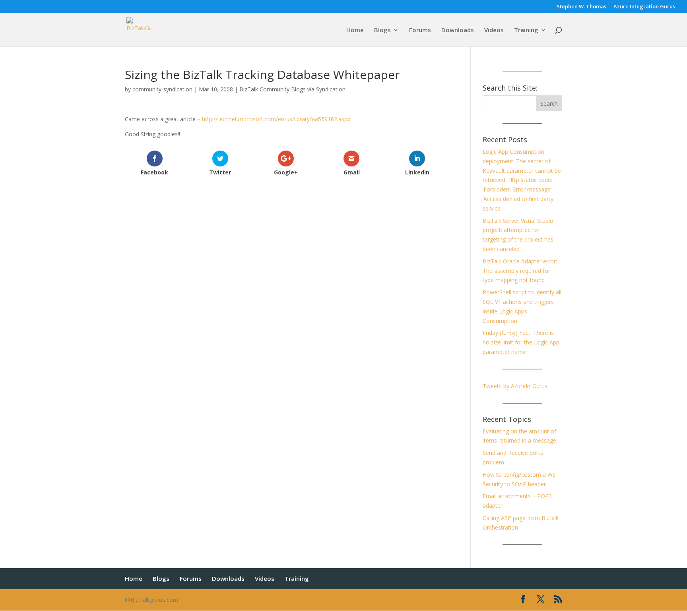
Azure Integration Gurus (644, 7)
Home (355, 30)
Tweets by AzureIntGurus (515, 386)
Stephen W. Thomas (581, 7)
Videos (494, 30)
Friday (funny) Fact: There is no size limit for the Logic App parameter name (521, 342)
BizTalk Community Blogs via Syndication (292, 89)
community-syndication (162, 89)
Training (526, 30)
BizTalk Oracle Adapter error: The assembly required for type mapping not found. (520, 270)
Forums (420, 30)
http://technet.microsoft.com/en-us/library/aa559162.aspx (276, 119)
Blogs (382, 30)
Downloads (457, 30)
